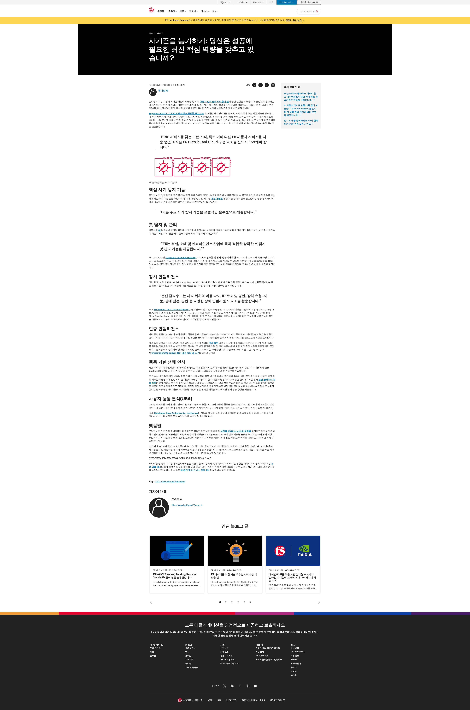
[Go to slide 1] (220, 602)
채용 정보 (295, 656)
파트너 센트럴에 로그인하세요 (269, 659)
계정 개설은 (217, 198)
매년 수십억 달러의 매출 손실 (214, 101)
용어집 (188, 656)
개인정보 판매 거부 (277, 700)
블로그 (294, 667)
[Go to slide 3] (232, 602)
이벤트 (294, 671)
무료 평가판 (155, 648)
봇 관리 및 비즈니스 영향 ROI (195, 470)
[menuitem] (226, 2)
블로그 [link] (160, 33)
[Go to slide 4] (238, 602)
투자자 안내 (296, 663)
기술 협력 (260, 652)
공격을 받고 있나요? (309, 2)
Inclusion (295, 659)
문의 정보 (295, 648)
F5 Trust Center (297, 652)
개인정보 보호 (231, 700)
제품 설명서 (190, 648)
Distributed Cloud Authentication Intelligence (176, 413)
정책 (219, 700)
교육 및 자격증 (191, 667)
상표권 (210, 700)
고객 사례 (189, 659)
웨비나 (188, 663)
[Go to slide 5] (244, 602)
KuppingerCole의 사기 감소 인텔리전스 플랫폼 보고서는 (176, 113)
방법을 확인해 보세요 (307, 632)
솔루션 (153, 656)
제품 (152, 652)
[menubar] (235, 2)
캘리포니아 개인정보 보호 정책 (253, 700)
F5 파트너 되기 (262, 656)
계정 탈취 (213, 343)
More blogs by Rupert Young (185, 505)
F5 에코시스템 (218, 570)
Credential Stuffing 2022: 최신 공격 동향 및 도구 (175, 353)
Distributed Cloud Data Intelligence (171, 309)
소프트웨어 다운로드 (229, 663)
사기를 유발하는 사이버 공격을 (235, 431)
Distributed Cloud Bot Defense (180, 257)
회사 (151, 33)
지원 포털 (224, 652)
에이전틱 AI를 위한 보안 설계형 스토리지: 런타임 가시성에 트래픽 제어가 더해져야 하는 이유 (292, 577)
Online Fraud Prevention (173, 481)
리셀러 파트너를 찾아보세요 (268, 648)
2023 (157, 481)
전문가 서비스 (226, 656)
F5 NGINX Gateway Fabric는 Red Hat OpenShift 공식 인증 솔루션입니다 (174, 576)
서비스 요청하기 (227, 659)
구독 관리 (224, 648)
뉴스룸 (294, 675)
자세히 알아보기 (294, 20)
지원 (271, 2)
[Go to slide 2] (226, 602)
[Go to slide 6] (250, 602)
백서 (187, 652)
